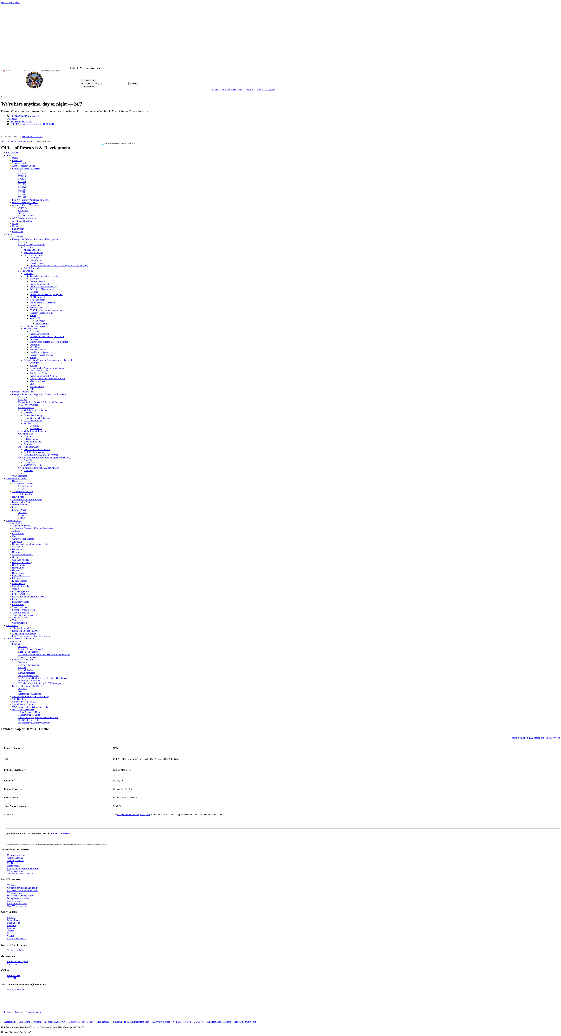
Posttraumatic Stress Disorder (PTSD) (29, 596)
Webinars (28, 423)
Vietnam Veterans (20, 617)
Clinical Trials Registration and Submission (38, 717)
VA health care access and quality (22, 888)
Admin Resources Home (29, 712)
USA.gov (198, 1022)
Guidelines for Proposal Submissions (47, 368)
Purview (33, 365)
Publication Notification (29, 680)
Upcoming (34, 426)
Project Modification (39, 370)
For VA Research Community (20, 638)
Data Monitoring (37, 299)
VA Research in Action (22, 491)
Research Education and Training (33, 410)
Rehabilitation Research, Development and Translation (49, 360)
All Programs (18, 236)
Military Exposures (32, 250)
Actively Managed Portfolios (31, 244)
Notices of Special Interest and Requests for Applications (44, 654)
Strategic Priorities (20, 163)
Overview (16, 158)
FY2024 (22, 179)
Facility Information (33, 441)
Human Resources (26, 673)
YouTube (11, 936)
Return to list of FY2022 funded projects (529, 737)
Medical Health (31, 328)
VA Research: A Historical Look (27, 499)
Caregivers (17, 541)
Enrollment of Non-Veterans (43, 302)
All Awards (23, 210)
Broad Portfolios (25, 271)
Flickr (9, 933)
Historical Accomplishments (25, 202)
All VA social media (16, 938)
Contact (21, 518)
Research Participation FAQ (25, 631)
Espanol (8, 1012)
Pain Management (20, 591)
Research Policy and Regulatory (33, 431)
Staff (32, 384)
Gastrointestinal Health (22, 554)
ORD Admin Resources (23, 709)
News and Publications (16, 478)
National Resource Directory (20, 873)
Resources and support (17, 961)
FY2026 (22, 173)
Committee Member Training (37, 418)
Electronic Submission (28, 652)
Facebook (11, 925)
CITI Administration (33, 420)
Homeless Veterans (16, 855)
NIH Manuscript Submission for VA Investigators (41, 683)
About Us (10, 155)
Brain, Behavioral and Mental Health (41, 276)
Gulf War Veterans (20, 560)
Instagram (11, 928)
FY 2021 (22, 187)
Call (24, 116)
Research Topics (13, 520)
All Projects (554, 737)
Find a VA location (15, 989)
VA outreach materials (17, 903)
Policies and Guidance (22, 659)
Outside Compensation (28, 675)
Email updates (13, 923)
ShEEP (33, 315)
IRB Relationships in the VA (37, 449)
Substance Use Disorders (23, 609)
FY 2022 (22, 184)
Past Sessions (36, 428)
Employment (18, 229)
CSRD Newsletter (38, 297)
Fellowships (17, 231)
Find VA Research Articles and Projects (30, 200)
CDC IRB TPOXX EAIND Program (41, 454)
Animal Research (26, 407)
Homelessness (18, 573)
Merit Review (36, 307)
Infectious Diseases (21, 575)
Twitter (10, 930)
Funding (16, 644)
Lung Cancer (36, 260)
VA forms (11, 885)
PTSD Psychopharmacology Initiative (47, 310)
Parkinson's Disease (21, 594)
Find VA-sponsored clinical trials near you (31, 636)
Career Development (39, 284)
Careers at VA (13, 901)
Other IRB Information (28, 447)
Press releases (13, 920)
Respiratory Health (21, 602)
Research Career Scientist (41, 313)
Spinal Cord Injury (20, 607)
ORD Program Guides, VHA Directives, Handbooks (42, 678)
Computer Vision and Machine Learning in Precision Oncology (59, 265)
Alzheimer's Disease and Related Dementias (32, 528)
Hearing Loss (18, 567)
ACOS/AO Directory (22, 221)
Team (20, 691)
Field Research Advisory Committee (34, 722)
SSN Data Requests (21, 699)
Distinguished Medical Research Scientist (49, 342)
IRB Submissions (32, 439)
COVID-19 (17, 546)
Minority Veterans (15, 860)
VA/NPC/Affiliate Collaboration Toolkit (30, 707)
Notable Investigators (39, 352)
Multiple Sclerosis (20, 586)
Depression (17, 549)
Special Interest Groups (23, 704)
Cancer (15, 536)
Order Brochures (20, 504)
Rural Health (18, 604)
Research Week (19, 510)
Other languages (33, 1012)
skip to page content (10, 2)
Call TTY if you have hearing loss (32, 124)
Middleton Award (38, 349)
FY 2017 (22, 197)
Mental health (13, 866)
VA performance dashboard (218, 1022)
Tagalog (18, 1012)
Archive (21, 489)
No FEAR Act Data (182, 1022)
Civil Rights (24, 1022)
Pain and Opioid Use (33, 252)
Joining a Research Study (24, 628)
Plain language (103, 1022)
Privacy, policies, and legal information (131, 1022)
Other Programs (19, 476)
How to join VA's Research (30, 649)
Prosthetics (17, 599)
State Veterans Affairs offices (20, 895)
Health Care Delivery (22, 562)
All (19, 171)
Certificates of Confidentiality (43, 286)
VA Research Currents (22, 483)
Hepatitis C (17, 570)
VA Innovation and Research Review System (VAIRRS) (44, 457)
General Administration (28, 665)
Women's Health (19, 623)
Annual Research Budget (23, 165)
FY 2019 (22, 192)
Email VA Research (60, 833)
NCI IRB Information (34, 452)
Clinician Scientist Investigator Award (47, 336)
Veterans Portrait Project (245, 1022)
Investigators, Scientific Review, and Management (35, 239)
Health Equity (18, 565)
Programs (10, 234)
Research (22, 667)
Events (15, 507)
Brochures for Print (21, 502)
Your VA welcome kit (17, 906)
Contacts (34, 292)
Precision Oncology (33, 255)
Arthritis (16, 531)
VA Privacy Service (161, 1022)
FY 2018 (22, 194)
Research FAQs (25, 670)
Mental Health (18, 583)
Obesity (15, 588)
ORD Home (5, 141)
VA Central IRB (25, 433)
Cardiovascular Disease (23, 539)
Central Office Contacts (29, 715)
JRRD (33, 389)
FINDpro (22, 399)
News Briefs (18, 497)
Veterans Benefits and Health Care (226, 89)
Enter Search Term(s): (91, 83)
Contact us (12, 964)
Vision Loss (17, 620)
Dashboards (29, 462)
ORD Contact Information (24, 218)
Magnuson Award (38, 381)
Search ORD (89, 81)
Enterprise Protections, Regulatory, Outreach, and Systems (39, 394)
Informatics (17, 578)
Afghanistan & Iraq (21, 525)
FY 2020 (22, 189)
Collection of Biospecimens (42, 289)
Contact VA (89, 87)
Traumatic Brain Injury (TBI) (25, 615)
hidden (21, 213)
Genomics (16, 557)
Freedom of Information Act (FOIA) (49, 1022)
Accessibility (10, 1022)
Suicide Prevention (32, 268)
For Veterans (12, 625)
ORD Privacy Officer (28, 405)
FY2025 (22, 176)
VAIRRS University (33, 465)
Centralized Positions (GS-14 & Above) (30, 696)
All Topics (17, 523)
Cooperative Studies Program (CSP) (46, 294)
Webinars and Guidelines (29, 694)
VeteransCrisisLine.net (32, 136)
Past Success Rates (38, 373)
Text (13, 118)
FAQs (26, 473)
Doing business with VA (18, 898)
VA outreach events (16, 871)
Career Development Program (43, 376)
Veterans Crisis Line (16, 950)
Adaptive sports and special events (23, 868)
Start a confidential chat (21, 121)
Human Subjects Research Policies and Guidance (40, 402)
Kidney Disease (19, 581)
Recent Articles (25, 486)
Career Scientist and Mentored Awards (47, 378)
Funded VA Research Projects (26, 168)
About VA (250, 89)
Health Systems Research (35, 326)
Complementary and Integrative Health (30, 544)
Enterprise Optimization (23, 391)
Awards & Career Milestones (25, 205)
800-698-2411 (13, 975)
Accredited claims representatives (22, 890)
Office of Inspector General (81, 1022)
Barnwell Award (37, 281)
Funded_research (22, 141)
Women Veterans (15, 858)
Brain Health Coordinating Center (27, 686)
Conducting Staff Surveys (24, 701)
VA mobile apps (14, 893)
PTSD (10, 863)
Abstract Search (37, 386)
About (13, 141)
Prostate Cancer (37, 263)
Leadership (17, 160)
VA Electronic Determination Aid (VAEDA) (38, 468)
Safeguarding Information (24, 633)
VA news (11, 917)
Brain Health (18, 533)
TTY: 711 (11, 978)
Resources (28, 444)
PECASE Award (26, 215)
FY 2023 (22, 181)
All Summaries (25, 494)
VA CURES (35, 318)
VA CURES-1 (42, 323)
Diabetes (16, 552)
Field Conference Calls (28, 720)
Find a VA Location (266, 89)
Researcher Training (33, 415)
